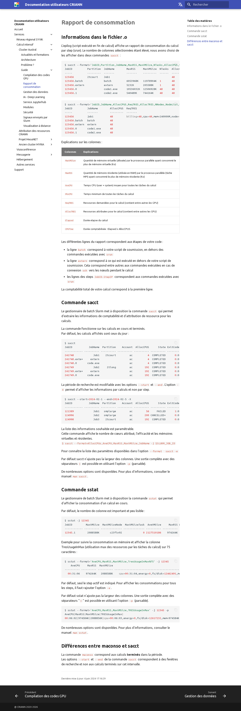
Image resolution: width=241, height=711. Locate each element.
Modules (28, 107)
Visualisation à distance (37, 125)
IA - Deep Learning (34, 97)
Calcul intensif (25, 44)
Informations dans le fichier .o (204, 25)
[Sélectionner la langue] (180, 4)
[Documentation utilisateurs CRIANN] (17, 4)
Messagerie (23, 154)
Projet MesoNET (28, 139)
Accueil (18, 29)
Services (19, 34)
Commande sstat (197, 36)
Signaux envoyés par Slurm (35, 119)
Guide (24, 69)
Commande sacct (197, 31)
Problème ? (27, 64)
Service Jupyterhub (34, 102)
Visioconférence (26, 149)
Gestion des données (35, 91)
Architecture (28, 59)
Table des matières (199, 20)
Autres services (26, 164)
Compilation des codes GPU (36, 77)
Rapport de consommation (31, 85)
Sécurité (28, 112)
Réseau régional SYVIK (30, 39)
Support (19, 169)
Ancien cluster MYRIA (31, 144)
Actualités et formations (35, 54)
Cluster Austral (28, 49)
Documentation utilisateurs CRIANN (31, 22)
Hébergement (25, 159)
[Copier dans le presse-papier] (176, 64)
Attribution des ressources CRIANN (34, 132)
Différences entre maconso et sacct (204, 43)
